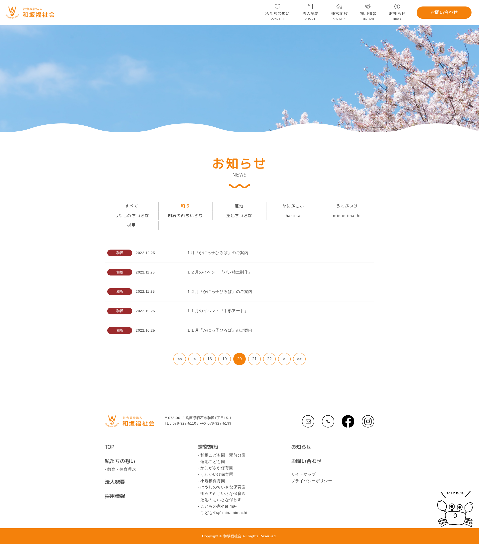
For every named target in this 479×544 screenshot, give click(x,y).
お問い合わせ (444, 12)
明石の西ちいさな (185, 215)
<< (179, 359)
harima (293, 215)
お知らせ (397, 15)
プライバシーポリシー (311, 481)
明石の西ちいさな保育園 (222, 493)
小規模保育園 (212, 481)
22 (269, 359)
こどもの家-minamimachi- (224, 513)
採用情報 (368, 15)
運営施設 (339, 15)
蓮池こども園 (212, 461)
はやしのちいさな (131, 215)
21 (254, 359)
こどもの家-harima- (218, 506)
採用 (131, 225)
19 (224, 359)
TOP (109, 446)
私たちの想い (277, 15)
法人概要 (310, 15)
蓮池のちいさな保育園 (220, 500)
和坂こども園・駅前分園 (222, 455)
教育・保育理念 (121, 469)
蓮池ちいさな (239, 215)
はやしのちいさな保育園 (222, 487)
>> (299, 359)
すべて (131, 206)
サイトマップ (303, 474)
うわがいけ (347, 206)
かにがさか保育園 (216, 468)
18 (209, 359)
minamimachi (347, 215)
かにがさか (293, 206)
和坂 (185, 206)
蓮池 (239, 206)
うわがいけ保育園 (216, 474)
